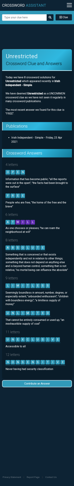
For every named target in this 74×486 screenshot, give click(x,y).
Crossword (24, 5)
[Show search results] (50, 17)
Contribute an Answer (37, 383)
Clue (65, 17)
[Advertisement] (37, 36)
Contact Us (51, 477)
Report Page (33, 477)
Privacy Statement (12, 477)
